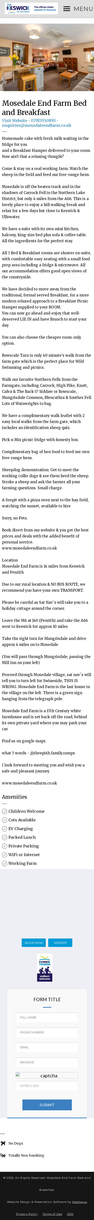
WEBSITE (60, 943)
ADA (70, 1214)
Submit (47, 1105)
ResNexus (79, 1202)
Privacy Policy (27, 1214)
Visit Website (14, 120)
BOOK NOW (34, 943)
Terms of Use (52, 1214)
